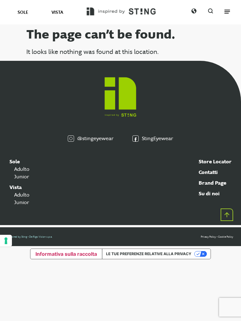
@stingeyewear (95, 138)
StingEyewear (157, 138)
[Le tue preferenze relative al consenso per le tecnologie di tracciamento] (6, 241)
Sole (14, 161)
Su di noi (209, 193)
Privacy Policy (208, 236)
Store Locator (215, 161)
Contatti (208, 172)
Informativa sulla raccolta (66, 254)
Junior (21, 176)
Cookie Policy (225, 236)
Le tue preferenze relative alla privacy (148, 253)
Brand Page (212, 183)
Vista (15, 187)
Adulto (21, 169)
